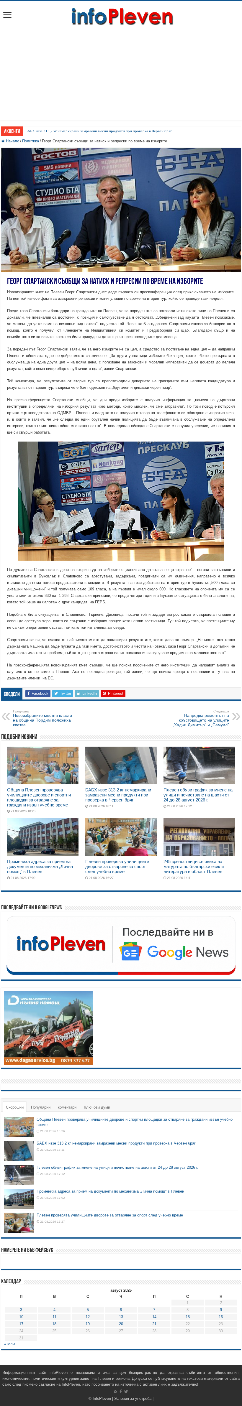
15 (188, 1317)
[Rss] (115, 1391)
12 (88, 1317)
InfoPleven (102, 1398)
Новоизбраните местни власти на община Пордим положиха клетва (42, 718)
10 (21, 1317)
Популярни (40, 1107)
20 (121, 1324)
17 (21, 1324)
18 (54, 1324)
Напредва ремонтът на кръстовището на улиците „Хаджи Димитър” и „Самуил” (201, 718)
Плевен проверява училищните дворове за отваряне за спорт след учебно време (117, 866)
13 (121, 1317)
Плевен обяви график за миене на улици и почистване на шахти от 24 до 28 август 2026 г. (198, 794)
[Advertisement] (121, 70)
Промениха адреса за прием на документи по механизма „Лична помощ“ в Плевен (40, 866)
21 (154, 1324)
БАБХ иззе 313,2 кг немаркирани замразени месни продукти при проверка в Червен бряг (98, 131)
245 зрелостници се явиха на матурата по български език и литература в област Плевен (193, 866)
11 (54, 1317)
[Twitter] (126, 1391)
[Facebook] (120, 1391)
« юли (9, 1344)
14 (154, 1317)
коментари (67, 1107)
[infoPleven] (121, 15)
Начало (12, 141)
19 (88, 1324)
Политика (30, 141)
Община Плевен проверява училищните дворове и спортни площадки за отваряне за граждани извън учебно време (39, 797)
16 (221, 1317)
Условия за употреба (132, 1398)
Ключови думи (97, 1107)
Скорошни (15, 1107)
